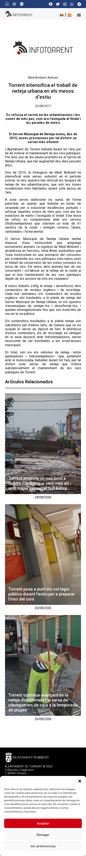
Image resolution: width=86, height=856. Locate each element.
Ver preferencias (43, 846)
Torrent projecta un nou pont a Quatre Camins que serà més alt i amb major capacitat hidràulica (39, 483)
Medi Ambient (37, 77)
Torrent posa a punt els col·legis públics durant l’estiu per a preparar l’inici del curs (41, 594)
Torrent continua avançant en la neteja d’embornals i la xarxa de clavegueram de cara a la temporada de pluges (42, 702)
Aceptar (43, 823)
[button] (80, 781)
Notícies (53, 77)
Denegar (43, 835)
